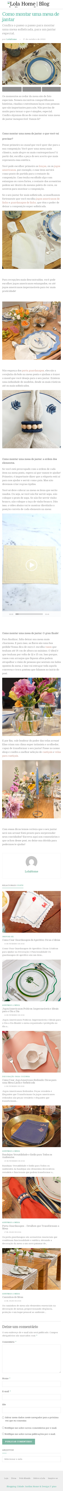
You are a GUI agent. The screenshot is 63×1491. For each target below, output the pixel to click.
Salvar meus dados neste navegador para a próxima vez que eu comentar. (31, 1419)
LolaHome (11, 39)
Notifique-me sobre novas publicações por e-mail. (30, 1434)
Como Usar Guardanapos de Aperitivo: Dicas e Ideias (31, 940)
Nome (6, 1378)
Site (4, 1404)
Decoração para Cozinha (16, 1076)
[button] (31, 565)
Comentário (9, 1341)
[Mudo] (51, 614)
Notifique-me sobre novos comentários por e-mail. (31, 1428)
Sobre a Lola (39, 1478)
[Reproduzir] (6, 614)
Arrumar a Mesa (11, 1005)
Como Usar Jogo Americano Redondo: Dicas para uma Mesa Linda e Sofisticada (29, 1081)
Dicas (13, 1478)
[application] (31, 565)
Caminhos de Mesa (12, 1297)
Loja (6, 1478)
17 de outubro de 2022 (34, 39)
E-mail (6, 1391)
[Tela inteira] (57, 614)
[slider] (29, 614)
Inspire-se (8, 936)
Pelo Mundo (24, 1478)
